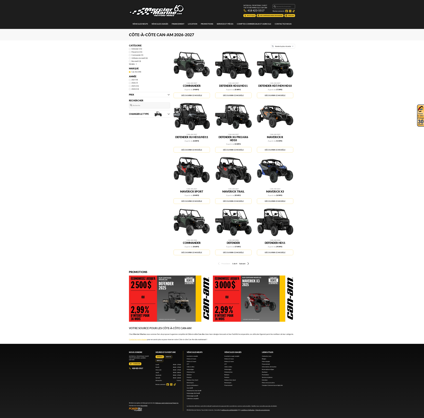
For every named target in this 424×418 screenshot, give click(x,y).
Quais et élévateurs (192, 385)
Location (192, 24)
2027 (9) (134, 80)
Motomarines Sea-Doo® (194, 390)
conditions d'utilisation (248, 410)
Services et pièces (225, 24)
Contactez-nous (283, 24)
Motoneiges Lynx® (192, 396)
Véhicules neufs (140, 24)
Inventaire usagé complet (231, 356)
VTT (188, 364)
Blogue (264, 359)
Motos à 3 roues (191, 359)
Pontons (189, 377)
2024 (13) (135, 89)
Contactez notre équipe (138, 339)
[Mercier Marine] (156, 10)
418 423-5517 (256, 10)
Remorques (190, 382)
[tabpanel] (168, 372)
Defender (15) (136, 49)
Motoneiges (190, 369)
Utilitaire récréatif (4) (139, 58)
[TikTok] (293, 11)
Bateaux (189, 375)
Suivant (242, 263)
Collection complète (193, 398)
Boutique (264, 372)
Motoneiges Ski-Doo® (193, 393)
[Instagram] (290, 11)
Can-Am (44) (136, 72)
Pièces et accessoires (268, 382)
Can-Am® (190, 388)
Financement (178, 24)
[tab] (160, 356)
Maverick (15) (136, 52)
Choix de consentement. (262, 410)
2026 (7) (134, 83)
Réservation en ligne (268, 369)
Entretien (265, 380)
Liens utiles (267, 352)
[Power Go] (154, 409)
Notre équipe (266, 361)
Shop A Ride (144, 405)
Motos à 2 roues (191, 361)
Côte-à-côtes (190, 367)
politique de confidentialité (229, 410)
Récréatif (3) (136, 61)
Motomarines (191, 372)
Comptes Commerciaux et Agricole (254, 24)
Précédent (225, 263)
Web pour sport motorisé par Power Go (166, 403)
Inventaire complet (192, 356)
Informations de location (269, 367)
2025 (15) (135, 86)
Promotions (207, 24)
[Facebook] (286, 11)
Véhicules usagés (159, 24)
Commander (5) (137, 55)
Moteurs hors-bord (192, 380)
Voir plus (132, 64)
